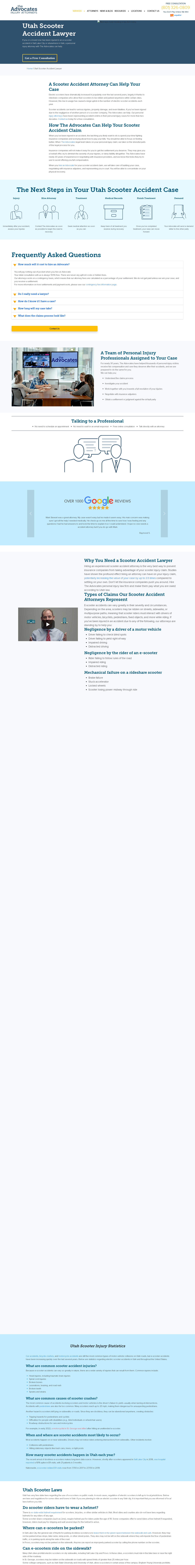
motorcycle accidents (68, 1356)
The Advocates (68, 142)
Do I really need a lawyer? (33, 294)
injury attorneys (56, 116)
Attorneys (92, 11)
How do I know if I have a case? (37, 301)
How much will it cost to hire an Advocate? (44, 264)
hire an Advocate (66, 165)
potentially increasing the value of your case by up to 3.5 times (120, 578)
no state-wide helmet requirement (46, 1512)
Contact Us (153, 11)
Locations (136, 11)
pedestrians (45, 1406)
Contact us (63, 119)
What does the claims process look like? (41, 315)
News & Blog (106, 11)
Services (77, 11)
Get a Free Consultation (40, 58)
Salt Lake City (140, 1459)
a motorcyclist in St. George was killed (69, 1428)
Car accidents (32, 1356)
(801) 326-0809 (176, 7)
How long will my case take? (35, 308)
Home (30, 68)
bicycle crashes (46, 1356)
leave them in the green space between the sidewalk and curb (122, 1533)
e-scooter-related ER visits (49, 1468)
